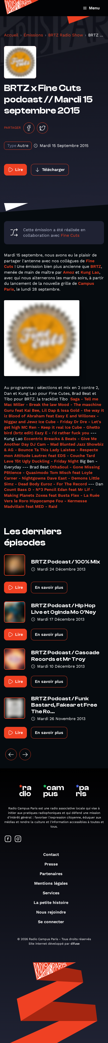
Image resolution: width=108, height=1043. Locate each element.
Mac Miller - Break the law (30, 404)
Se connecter (51, 921)
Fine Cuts (70, 235)
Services (51, 892)
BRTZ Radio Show (65, 35)
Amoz (68, 272)
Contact (51, 854)
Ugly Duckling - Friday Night (50, 461)
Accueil (11, 35)
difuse (75, 943)
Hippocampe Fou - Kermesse (58, 500)
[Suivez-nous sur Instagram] (18, 839)
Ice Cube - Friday (55, 421)
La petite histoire (51, 902)
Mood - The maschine (79, 404)
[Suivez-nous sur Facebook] (8, 839)
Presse (51, 864)
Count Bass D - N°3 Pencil (30, 489)
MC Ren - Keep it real (42, 427)
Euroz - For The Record (64, 484)
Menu (94, 8)
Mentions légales (51, 883)
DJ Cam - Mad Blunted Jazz (57, 444)
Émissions (33, 35)
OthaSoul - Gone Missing (75, 467)
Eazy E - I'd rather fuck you (62, 432)
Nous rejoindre (51, 912)
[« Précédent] (11, 754)
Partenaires (51, 873)
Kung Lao (90, 272)
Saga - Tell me (84, 399)
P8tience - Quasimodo (26, 472)
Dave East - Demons (67, 478)
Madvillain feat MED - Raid (30, 506)
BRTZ (95, 266)
